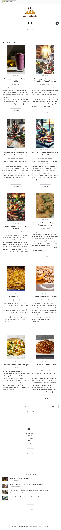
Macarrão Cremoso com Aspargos (16, 365)
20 (35, 406)
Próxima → (53, 406)
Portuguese (8, 1)
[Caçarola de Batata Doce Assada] (45, 279)
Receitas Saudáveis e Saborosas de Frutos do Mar (25, 497)
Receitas (16, 76)
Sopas (30, 443)
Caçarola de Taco (15, 297)
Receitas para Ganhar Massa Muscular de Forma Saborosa (27, 484)
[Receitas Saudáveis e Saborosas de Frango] (16, 207)
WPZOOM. (46, 526)
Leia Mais (16, 110)
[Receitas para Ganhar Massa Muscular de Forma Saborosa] (45, 59)
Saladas (30, 440)
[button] (30, 23)
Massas (16, 361)
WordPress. (22, 526)
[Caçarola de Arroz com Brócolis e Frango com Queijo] (45, 205)
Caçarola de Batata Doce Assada (45, 297)
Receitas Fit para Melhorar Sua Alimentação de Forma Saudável (29, 491)
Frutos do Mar (45, 149)
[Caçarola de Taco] (16, 279)
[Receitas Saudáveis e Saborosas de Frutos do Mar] (45, 133)
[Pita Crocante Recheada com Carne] (45, 347)
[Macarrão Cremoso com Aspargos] (16, 347)
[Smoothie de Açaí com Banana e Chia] (16, 59)
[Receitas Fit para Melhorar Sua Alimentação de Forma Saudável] (16, 133)
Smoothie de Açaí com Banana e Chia (21, 478)
